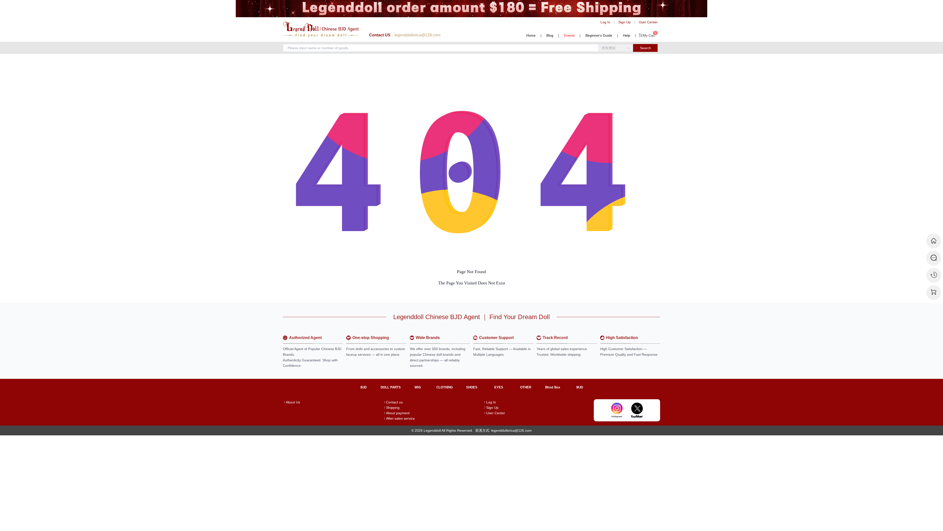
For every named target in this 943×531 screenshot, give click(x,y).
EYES (498, 387)
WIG (418, 387)
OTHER (525, 387)
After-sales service (400, 418)
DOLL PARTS (391, 387)
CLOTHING (444, 387)
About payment (398, 413)
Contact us (394, 402)
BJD (364, 387)
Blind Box (552, 387)
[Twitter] (637, 410)
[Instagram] (617, 410)
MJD (579, 387)
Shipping (393, 408)
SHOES (471, 387)
